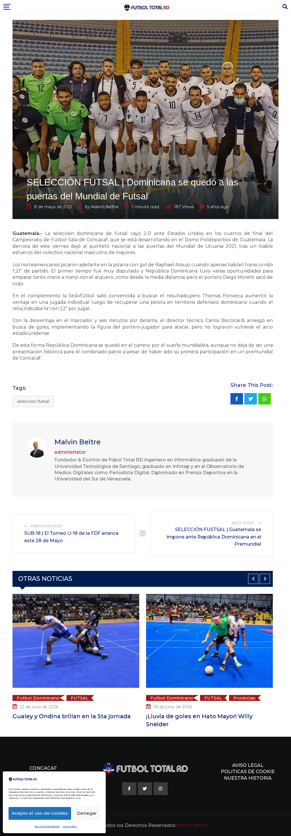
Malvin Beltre (105, 206)
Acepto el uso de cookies (40, 813)
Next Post (243, 523)
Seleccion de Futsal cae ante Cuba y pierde (214, 724)
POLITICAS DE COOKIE (248, 771)
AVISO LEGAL (70, 826)
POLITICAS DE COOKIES (47, 826)
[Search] (285, 7)
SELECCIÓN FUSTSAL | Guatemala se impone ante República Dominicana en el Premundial (214, 537)
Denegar (87, 813)
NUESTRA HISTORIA (248, 778)
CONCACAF (43, 768)
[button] (253, 579)
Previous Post (47, 526)
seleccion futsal (33, 401)
